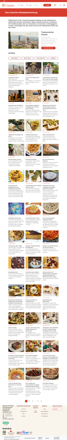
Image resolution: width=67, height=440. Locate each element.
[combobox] (22, 5)
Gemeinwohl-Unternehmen (9, 437)
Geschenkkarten (44, 411)
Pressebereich (23, 411)
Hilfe (45, 409)
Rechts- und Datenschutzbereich (11, 439)
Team (23, 413)
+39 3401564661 (8, 414)
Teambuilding (44, 416)
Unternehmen (44, 413)
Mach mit (55, 5)
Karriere (23, 416)
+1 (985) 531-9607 (8, 415)
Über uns (24, 409)
